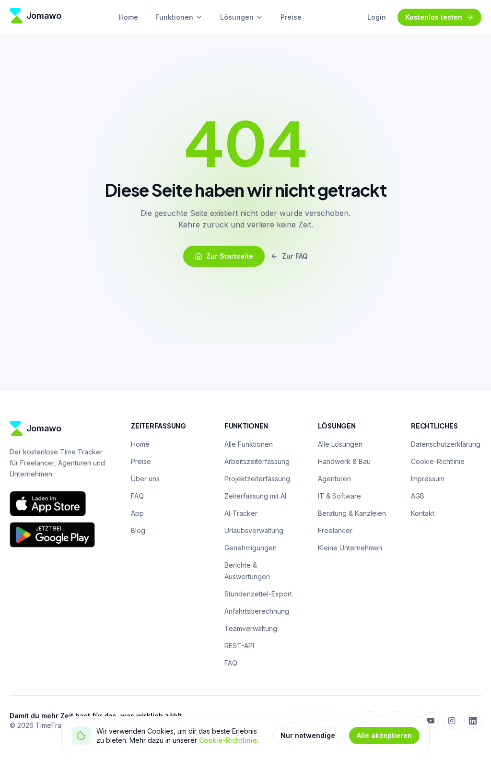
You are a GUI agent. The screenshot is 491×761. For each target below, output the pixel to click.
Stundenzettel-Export (258, 594)
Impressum (427, 479)
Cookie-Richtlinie (228, 740)
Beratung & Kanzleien (352, 513)
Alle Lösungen (340, 444)
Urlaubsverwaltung (253, 530)
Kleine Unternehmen (350, 548)
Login (376, 17)
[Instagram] (451, 720)
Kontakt (422, 513)
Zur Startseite (229, 256)
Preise (291, 17)
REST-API (239, 646)
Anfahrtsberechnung (256, 611)
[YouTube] (430, 720)
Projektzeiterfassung (257, 479)
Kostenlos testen (433, 17)
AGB (417, 496)
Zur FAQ (295, 256)
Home (128, 17)
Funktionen (174, 17)
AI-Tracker (240, 513)
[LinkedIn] (472, 720)
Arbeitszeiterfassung (257, 461)
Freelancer (335, 530)
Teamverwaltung (250, 628)
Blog (138, 530)
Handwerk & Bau (344, 461)
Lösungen (237, 17)
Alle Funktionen (248, 444)
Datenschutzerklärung (445, 444)
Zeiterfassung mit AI (255, 496)
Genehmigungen (250, 548)
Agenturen (334, 479)
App (137, 513)
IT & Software (339, 496)
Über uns (145, 479)
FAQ (137, 496)
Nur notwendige (308, 735)
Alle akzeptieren (384, 735)
